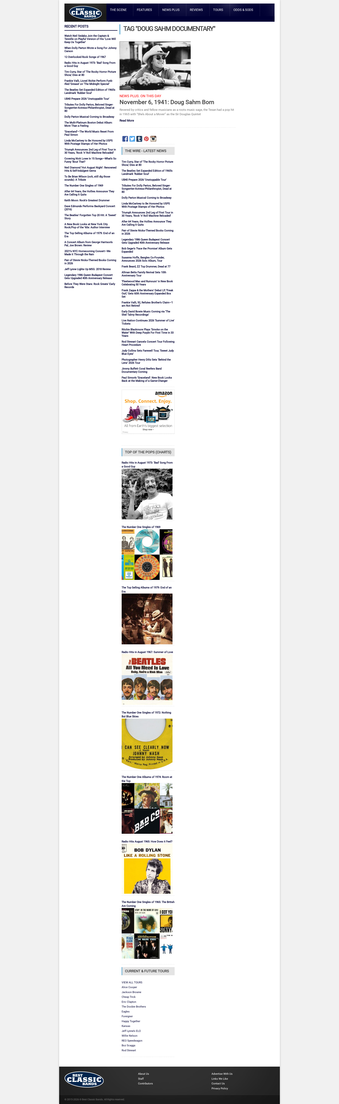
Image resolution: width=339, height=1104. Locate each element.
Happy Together (131, 1021)
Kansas (126, 1026)
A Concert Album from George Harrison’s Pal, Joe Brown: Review (88, 244)
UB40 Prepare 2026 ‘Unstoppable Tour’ (86, 98)
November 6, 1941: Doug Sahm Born (167, 102)
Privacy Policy (220, 1088)
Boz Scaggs (128, 1045)
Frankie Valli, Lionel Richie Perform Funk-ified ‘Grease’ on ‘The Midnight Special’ (88, 82)
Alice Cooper (129, 987)
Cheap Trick (129, 997)
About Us (143, 1073)
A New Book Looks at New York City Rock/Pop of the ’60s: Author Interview (87, 226)
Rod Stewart (129, 1050)
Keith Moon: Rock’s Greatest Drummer (87, 200)
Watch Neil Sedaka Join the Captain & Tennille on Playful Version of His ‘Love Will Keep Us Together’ (90, 39)
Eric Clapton (129, 1001)
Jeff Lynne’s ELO (131, 1031)
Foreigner (127, 1016)
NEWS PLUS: (129, 96)
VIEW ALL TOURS (132, 982)
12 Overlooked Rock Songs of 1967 (85, 57)
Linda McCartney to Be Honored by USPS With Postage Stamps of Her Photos (88, 142)
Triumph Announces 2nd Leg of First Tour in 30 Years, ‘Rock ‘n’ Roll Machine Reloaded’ (90, 151)
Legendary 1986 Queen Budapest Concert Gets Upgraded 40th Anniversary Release (88, 276)
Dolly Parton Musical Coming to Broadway (89, 116)
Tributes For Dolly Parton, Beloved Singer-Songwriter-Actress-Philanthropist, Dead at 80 (89, 108)
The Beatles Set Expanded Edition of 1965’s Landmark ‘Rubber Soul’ (89, 91)
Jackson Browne (131, 992)
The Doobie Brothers (134, 1006)
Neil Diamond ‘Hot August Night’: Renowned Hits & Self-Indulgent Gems (90, 169)
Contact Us (218, 1083)
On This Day (150, 96)
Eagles (126, 1011)
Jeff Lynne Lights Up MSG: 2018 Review (87, 269)
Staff (141, 1078)
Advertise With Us (222, 1073)
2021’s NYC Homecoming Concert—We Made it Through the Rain (87, 253)
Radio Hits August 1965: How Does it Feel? (147, 841)
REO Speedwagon (132, 1040)
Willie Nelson (129, 1035)
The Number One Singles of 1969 (83, 185)
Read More (127, 120)
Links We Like (220, 1078)
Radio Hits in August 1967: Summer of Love (147, 652)
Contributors (145, 1083)
